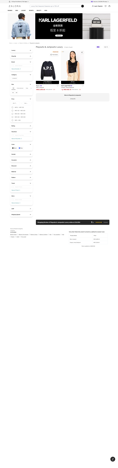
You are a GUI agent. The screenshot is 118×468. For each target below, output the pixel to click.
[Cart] (109, 6)
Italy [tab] (27, 88)
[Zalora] (15, 6)
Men (16, 10)
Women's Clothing (23, 43)
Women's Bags (13, 234)
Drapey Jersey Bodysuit (75, 242)
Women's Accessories (23, 234)
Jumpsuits (72, 98)
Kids (45, 10)
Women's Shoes (33, 234)
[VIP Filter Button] (98, 47)
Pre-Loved (23, 236)
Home (10, 43)
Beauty (39, 10)
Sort (105, 47)
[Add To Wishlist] (58, 85)
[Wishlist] (106, 6)
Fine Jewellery (57, 234)
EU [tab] (13, 88)
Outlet (17, 236)
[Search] (82, 6)
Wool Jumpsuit (73, 239)
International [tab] (20, 88)
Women (10, 10)
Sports (31, 10)
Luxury (23, 10)
